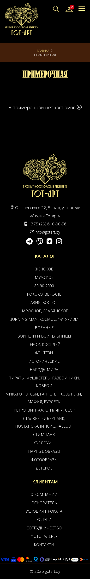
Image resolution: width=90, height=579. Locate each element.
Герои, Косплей (44, 344)
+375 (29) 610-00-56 (47, 224)
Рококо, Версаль (44, 294)
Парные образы (44, 451)
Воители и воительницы (44, 336)
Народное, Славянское (44, 311)
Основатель (44, 502)
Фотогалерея (44, 536)
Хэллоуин (44, 443)
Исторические (44, 361)
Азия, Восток (44, 302)
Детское (44, 468)
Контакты (44, 544)
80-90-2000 (44, 285)
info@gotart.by (47, 232)
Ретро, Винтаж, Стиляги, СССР (44, 410)
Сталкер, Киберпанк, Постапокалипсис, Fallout (44, 422)
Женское (44, 269)
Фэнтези (44, 352)
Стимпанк (44, 434)
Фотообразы (44, 459)
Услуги (44, 519)
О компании (44, 494)
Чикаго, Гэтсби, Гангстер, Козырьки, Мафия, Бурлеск (44, 397)
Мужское (44, 277)
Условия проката (44, 511)
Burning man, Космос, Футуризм (44, 319)
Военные (44, 327)
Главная (43, 51)
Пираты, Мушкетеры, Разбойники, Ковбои (44, 381)
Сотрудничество (44, 528)
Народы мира (44, 369)
